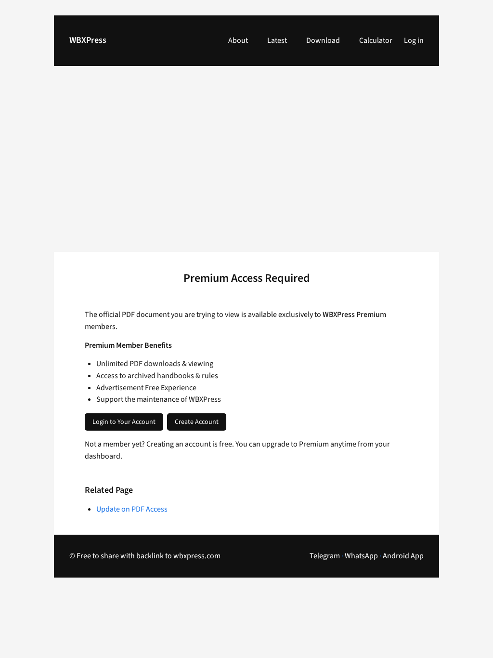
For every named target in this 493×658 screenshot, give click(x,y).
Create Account (197, 422)
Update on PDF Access (132, 509)
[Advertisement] (246, 164)
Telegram (325, 556)
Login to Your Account (124, 422)
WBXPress (87, 40)
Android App (403, 556)
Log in (414, 40)
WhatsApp (361, 556)
